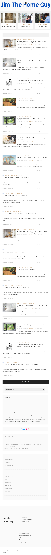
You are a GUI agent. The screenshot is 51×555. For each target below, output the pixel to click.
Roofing (21, 539)
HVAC (27, 78)
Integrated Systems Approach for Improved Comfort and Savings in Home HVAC (30, 81)
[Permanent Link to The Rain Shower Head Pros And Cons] (3, 175)
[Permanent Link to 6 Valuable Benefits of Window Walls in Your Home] (9, 124)
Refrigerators (8, 482)
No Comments (38, 44)
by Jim (16, 252)
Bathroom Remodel (22, 39)
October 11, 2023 (7, 215)
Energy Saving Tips (10, 193)
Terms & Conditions (27, 519)
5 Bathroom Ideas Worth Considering (17, 287)
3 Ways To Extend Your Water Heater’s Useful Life (21, 213)
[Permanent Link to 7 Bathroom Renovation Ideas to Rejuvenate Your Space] (9, 66)
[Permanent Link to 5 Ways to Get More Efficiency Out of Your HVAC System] (9, 164)
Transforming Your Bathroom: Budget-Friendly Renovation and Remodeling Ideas (32, 41)
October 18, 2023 (7, 196)
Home (23, 512)
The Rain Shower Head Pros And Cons (17, 177)
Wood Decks (29, 98)
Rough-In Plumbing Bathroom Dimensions (18, 251)
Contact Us (24, 517)
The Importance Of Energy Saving (16, 195)
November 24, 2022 (8, 252)
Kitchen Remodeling (31, 135)
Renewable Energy (9, 485)
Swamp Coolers (8, 488)
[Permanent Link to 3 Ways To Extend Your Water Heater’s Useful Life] (3, 212)
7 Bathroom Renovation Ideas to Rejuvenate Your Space (17, 442)
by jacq (31, 44)
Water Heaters (18, 211)
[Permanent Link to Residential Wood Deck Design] (9, 105)
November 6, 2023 (22, 121)
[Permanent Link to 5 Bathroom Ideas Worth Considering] (3, 285)
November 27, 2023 (22, 64)
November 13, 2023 (22, 101)
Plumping (7, 479)
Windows (28, 116)
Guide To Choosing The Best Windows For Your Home (22, 364)
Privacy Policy (25, 521)
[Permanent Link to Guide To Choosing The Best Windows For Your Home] (3, 363)
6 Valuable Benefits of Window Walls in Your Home (16, 448)
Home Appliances (9, 468)
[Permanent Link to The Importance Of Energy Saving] (3, 193)
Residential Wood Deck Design (26, 100)
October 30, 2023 (22, 160)
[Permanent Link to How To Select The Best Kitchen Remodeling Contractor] (9, 144)
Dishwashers (7, 462)
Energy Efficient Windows (25, 535)
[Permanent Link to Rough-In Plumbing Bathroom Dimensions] (3, 249)
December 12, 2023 (22, 44)
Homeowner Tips (32, 39)
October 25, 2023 (7, 178)
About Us (24, 515)
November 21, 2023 (22, 83)
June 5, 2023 (6, 365)
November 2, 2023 (22, 141)
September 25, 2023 (8, 288)
